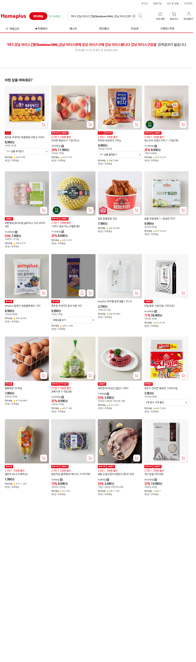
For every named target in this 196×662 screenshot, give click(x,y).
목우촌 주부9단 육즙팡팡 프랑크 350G (24, 137)
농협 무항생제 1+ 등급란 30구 (160, 218)
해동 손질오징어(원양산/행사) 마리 (116, 474)
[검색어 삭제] (134, 16)
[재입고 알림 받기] (82, 293)
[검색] (142, 16)
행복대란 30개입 (13, 388)
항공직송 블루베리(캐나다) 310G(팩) (71, 474)
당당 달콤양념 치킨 (107, 218)
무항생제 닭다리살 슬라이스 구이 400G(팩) (25, 225)
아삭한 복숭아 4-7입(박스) (65, 140)
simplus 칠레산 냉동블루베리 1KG (22, 305)
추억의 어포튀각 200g (109, 140)
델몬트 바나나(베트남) (16, 474)
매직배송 (38, 16)
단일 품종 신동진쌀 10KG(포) (159, 305)
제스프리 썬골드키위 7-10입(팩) (161, 140)
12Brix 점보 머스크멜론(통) (65, 226)
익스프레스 (54, 16)
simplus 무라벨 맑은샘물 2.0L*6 (115, 301)
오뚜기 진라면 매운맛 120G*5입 (161, 388)
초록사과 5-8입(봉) (61, 391)
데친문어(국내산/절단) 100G (113, 388)
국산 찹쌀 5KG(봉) (154, 474)
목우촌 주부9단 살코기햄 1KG (66, 305)
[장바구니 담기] (43, 124)
